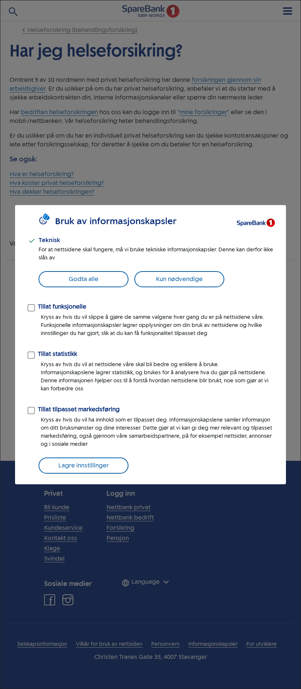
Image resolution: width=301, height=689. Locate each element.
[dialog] (150, 344)
